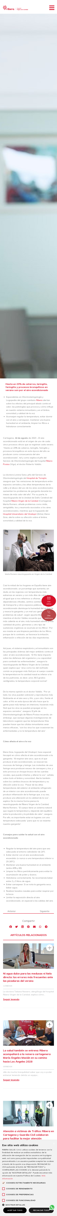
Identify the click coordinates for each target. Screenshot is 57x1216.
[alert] (28, 1178)
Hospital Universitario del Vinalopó (20, 514)
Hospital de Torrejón (36, 478)
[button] (51, 8)
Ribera (39, 400)
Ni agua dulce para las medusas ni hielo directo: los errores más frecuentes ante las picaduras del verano (28, 977)
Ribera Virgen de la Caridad (24, 501)
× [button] (54, 1143)
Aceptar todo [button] (14, 1210)
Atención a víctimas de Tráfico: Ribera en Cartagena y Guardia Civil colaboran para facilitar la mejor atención (28, 1134)
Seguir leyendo (11, 999)
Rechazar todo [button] (41, 1210)
